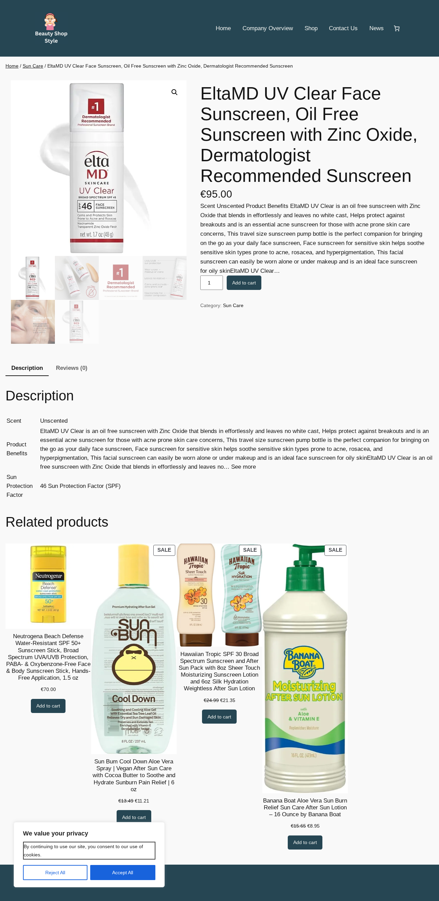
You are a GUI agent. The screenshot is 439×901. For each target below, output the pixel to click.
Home (12, 66)
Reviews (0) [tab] (71, 368)
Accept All (122, 872)
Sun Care (33, 66)
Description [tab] (27, 368)
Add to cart (244, 282)
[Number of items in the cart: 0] (397, 28)
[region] (89, 854)
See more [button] (243, 467)
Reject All (55, 872)
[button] (174, 92)
